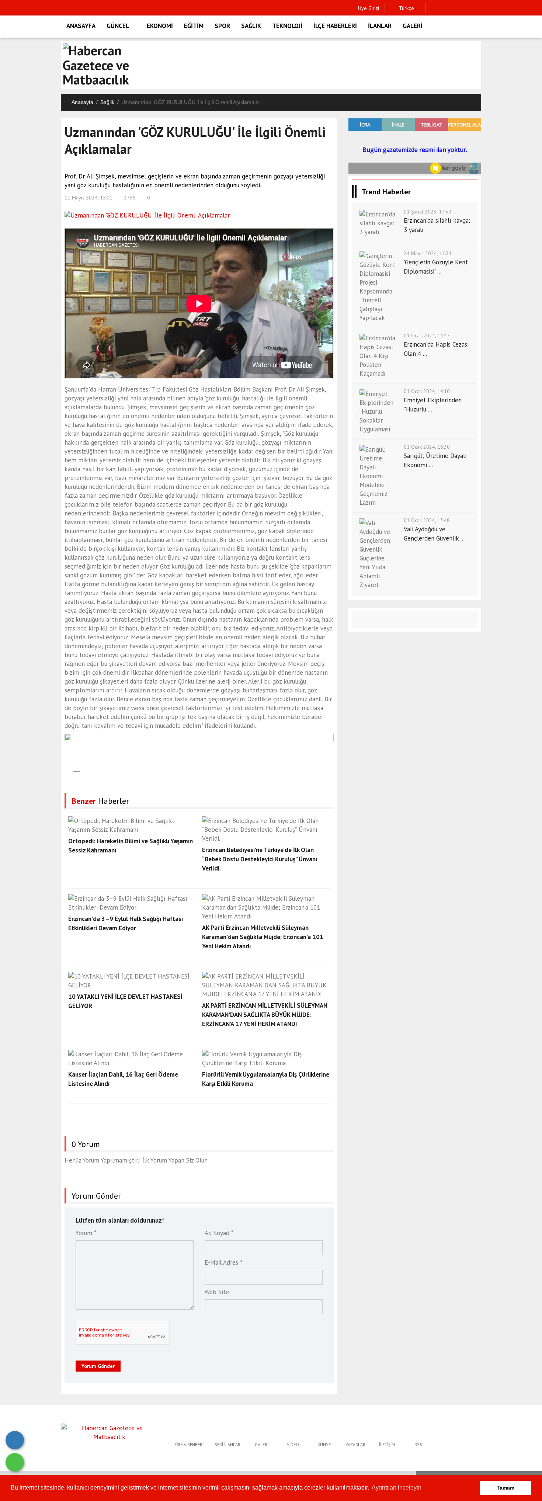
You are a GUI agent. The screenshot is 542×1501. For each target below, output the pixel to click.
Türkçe (405, 8)
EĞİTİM (194, 26)
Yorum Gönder (98, 1366)
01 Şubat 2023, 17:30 (427, 211)
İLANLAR (380, 26)
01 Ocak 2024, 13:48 (427, 520)
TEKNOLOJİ (287, 26)
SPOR (222, 26)
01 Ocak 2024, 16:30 (427, 447)
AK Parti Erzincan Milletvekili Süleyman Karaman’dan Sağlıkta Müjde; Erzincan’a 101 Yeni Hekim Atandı (262, 937)
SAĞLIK (251, 26)
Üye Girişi (368, 8)
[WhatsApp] (15, 1462)
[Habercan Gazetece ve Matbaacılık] (109, 1432)
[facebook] (433, 8)
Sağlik (107, 102)
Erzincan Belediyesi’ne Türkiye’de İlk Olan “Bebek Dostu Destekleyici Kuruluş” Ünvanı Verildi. (259, 859)
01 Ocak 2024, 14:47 (427, 335)
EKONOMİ (160, 26)
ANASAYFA (80, 26)
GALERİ (413, 26)
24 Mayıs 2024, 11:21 (428, 253)
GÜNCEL (118, 26)
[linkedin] (468, 8)
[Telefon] (15, 1440)
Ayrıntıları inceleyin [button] (396, 1487)
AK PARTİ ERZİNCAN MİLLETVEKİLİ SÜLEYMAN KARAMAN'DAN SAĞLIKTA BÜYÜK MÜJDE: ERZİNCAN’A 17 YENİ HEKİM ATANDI (264, 1014)
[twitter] (445, 8)
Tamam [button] (505, 1488)
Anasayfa (82, 102)
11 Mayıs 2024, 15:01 (88, 197)
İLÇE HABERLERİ (335, 26)
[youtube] (479, 8)
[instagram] (456, 8)
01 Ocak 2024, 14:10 (427, 391)
